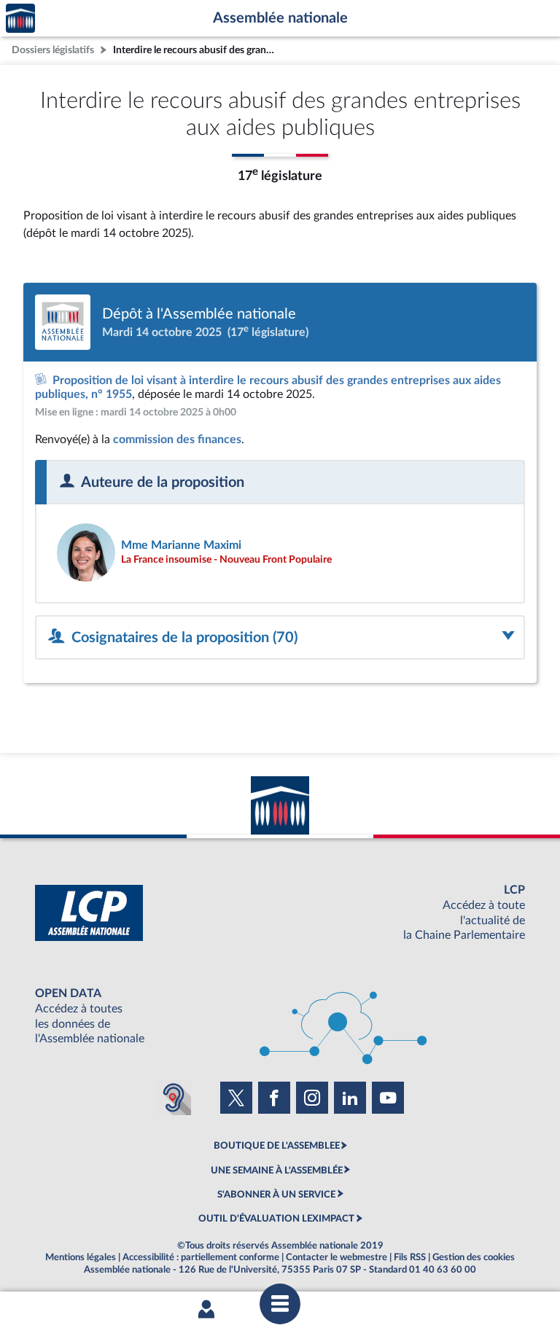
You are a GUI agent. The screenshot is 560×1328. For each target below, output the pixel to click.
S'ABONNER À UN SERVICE (276, 1194)
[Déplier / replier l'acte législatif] (280, 637)
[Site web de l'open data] (280, 1016)
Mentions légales (80, 1257)
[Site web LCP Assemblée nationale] (280, 913)
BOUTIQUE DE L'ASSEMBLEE (277, 1145)
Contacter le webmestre (336, 1257)
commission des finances (177, 439)
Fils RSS (410, 1257)
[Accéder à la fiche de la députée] (280, 552)
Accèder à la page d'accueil (20, 18)
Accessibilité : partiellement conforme (200, 1257)
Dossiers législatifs (53, 49)
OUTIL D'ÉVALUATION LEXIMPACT (276, 1218)
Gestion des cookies (473, 1257)
